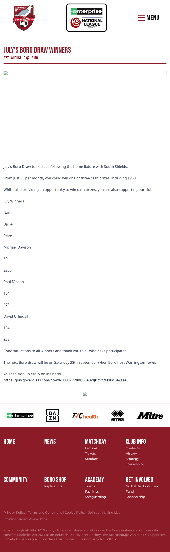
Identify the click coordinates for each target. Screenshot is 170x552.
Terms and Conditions (46, 513)
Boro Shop (55, 480)
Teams (90, 486)
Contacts (133, 448)
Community (16, 480)
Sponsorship (135, 497)
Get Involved (139, 480)
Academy (94, 480)
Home (9, 442)
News (50, 442)
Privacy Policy (16, 513)
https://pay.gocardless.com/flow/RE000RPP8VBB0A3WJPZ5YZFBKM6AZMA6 (66, 380)
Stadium (91, 459)
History (131, 453)
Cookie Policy (76, 513)
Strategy (132, 459)
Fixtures (91, 448)
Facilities (92, 492)
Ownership (134, 464)
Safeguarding (95, 497)
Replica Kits (53, 486)
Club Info (136, 442)
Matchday (95, 442)
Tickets (90, 453)
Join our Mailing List (104, 513)
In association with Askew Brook (25, 519)
